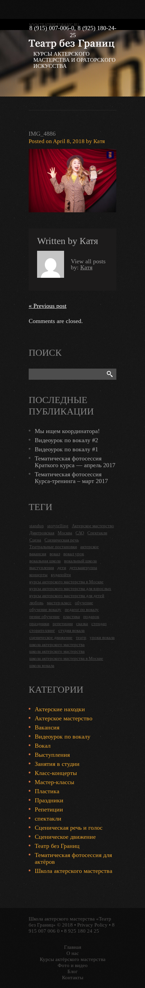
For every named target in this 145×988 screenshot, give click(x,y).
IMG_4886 (42, 133)
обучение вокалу (45, 609)
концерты (38, 574)
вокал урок (73, 553)
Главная (72, 947)
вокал (55, 553)
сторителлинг (42, 630)
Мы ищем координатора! (67, 431)
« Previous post (47, 305)
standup (36, 525)
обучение (84, 602)
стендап (99, 623)
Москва (65, 532)
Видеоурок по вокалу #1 (66, 449)
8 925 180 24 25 (81, 931)
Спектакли (97, 532)
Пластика (47, 791)
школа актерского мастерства (57, 644)
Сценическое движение (65, 836)
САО (80, 532)
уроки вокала (102, 637)
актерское (89, 546)
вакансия (37, 553)
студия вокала (71, 630)
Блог (72, 971)
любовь (36, 602)
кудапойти (61, 574)
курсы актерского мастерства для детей (66, 595)
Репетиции (49, 809)
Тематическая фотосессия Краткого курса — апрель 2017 (75, 462)
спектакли (48, 818)
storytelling (57, 525)
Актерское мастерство (93, 525)
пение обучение (44, 616)
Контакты (72, 977)
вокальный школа (80, 560)
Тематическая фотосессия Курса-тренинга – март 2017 (71, 477)
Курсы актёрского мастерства (73, 959)
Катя (99, 141)
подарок (91, 616)
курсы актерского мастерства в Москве (66, 581)
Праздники (49, 800)
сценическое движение (50, 637)
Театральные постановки (53, 546)
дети (61, 567)
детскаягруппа (83, 567)
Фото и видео (73, 965)
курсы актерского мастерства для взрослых (70, 588)
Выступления (52, 754)
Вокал (43, 745)
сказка (82, 623)
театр (81, 637)
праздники (39, 623)
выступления (41, 567)
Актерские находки (60, 709)
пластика (71, 616)
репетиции (63, 623)
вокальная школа (45, 560)
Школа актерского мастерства (73, 870)
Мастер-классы (54, 782)
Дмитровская (41, 532)
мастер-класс (59, 602)
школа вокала (41, 665)
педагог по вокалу (82, 609)
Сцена (35, 539)
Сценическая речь (62, 539)
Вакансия (47, 727)
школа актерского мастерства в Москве (66, 658)
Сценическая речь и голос (69, 827)
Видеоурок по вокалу (62, 736)
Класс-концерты (56, 773)
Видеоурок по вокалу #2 (66, 440)
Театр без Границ (57, 846)
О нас (72, 953)
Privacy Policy (92, 925)
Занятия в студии (57, 763)
